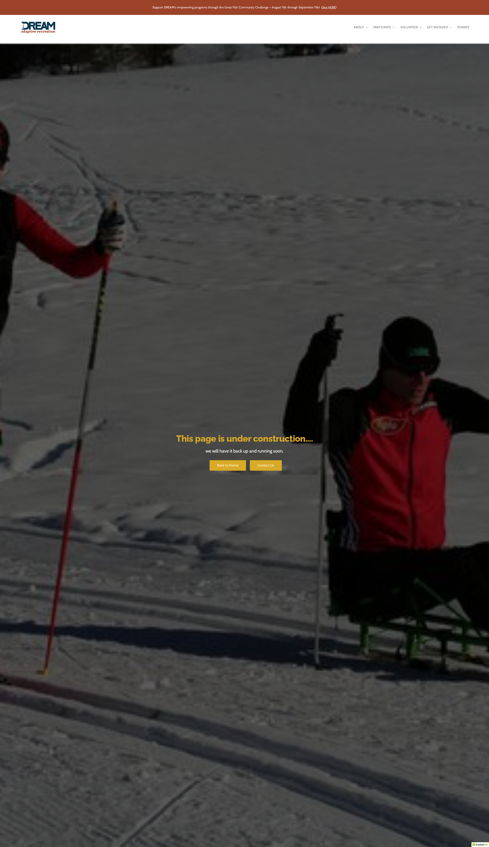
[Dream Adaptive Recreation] (38, 18)
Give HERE (328, 7)
